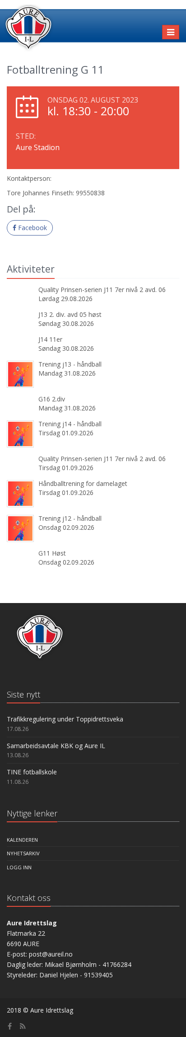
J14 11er (50, 339)
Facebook (31, 227)
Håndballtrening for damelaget (82, 483)
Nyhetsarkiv (23, 853)
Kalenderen (22, 839)
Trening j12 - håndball (70, 518)
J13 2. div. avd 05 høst (70, 314)
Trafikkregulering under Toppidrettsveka (65, 719)
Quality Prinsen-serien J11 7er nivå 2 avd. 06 (102, 289)
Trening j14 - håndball (70, 424)
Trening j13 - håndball (70, 364)
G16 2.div (51, 399)
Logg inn (19, 867)
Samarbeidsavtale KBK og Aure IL (56, 745)
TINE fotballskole (32, 772)
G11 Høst (52, 553)
